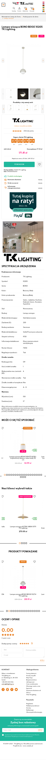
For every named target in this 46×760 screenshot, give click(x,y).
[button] (3, 93)
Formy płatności (31, 673)
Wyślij (42, 660)
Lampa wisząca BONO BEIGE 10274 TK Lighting (23, 595)
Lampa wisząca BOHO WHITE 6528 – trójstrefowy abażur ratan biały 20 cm (23, 458)
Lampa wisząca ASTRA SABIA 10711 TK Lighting (23, 527)
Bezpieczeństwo (31, 680)
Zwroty (28, 708)
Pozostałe (30, 700)
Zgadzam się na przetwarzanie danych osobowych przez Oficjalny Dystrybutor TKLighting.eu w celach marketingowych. (22, 735)
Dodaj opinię (29, 131)
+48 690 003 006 (7, 682)
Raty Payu (29, 677)
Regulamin (29, 703)
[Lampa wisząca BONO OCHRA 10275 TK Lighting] (27, 108)
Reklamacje (30, 710)
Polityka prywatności (32, 706)
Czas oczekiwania (32, 684)
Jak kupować (30, 682)
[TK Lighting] (23, 3)
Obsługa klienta (32, 669)
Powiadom (19, 164)
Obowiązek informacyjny (34, 712)
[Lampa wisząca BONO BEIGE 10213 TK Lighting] (35, 108)
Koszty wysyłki (31, 675)
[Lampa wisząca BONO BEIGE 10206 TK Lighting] (10, 108)
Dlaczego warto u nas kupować (33, 687)
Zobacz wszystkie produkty (23, 126)
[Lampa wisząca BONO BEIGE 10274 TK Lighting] (19, 108)
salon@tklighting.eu (8, 684)
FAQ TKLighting (31, 694)
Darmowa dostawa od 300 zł (33, 691)
